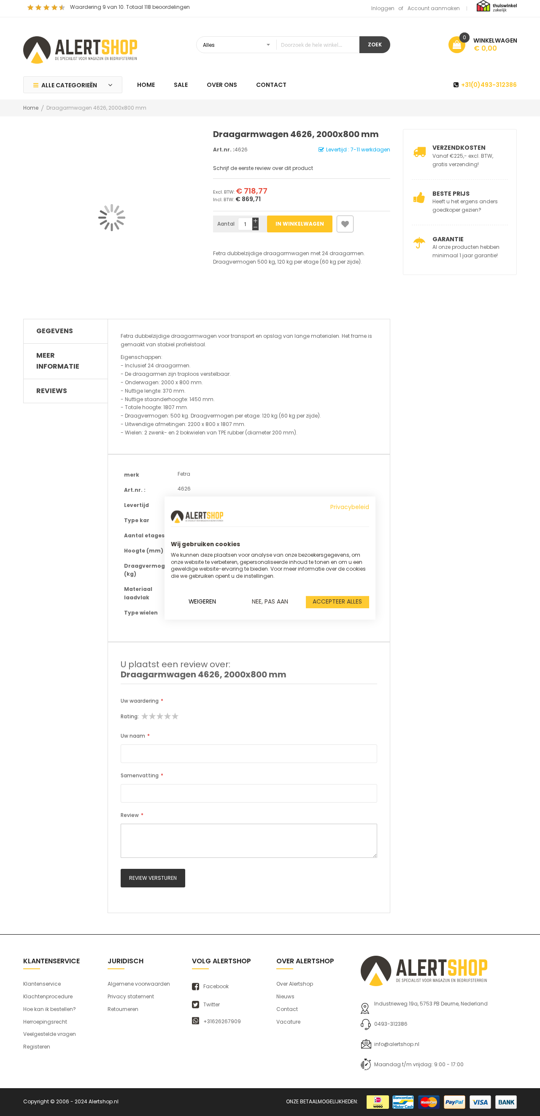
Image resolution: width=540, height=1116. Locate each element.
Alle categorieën (69, 85)
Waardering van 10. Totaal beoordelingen (130, 7)
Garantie (448, 239)
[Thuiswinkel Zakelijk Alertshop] (497, 5)
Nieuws (285, 996)
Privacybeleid (349, 507)
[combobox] (277, 44)
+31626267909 (222, 1021)
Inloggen (382, 8)
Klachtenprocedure (48, 996)
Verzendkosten (459, 147)
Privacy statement (131, 996)
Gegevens (54, 331)
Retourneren (123, 1009)
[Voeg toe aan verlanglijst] (345, 224)
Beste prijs (451, 193)
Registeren (36, 1046)
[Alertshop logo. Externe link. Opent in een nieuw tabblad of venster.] (197, 516)
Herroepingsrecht (45, 1021)
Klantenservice (42, 983)
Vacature (288, 1021)
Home (30, 107)
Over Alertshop (294, 983)
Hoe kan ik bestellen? (49, 1009)
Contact (287, 1009)
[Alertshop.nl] (80, 49)
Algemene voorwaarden (139, 983)
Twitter (211, 1004)
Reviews (51, 391)
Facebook (216, 986)
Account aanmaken (434, 8)
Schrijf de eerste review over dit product (263, 168)
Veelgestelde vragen (49, 1034)
